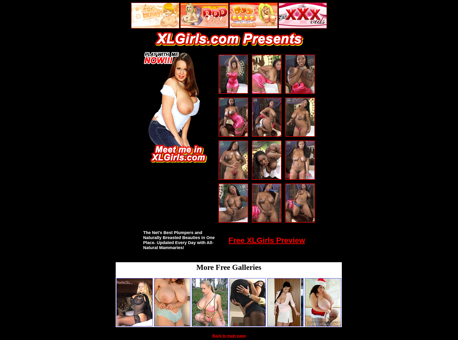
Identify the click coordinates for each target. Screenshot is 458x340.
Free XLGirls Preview (267, 240)
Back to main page (229, 336)
